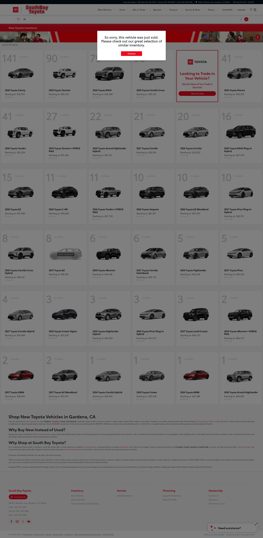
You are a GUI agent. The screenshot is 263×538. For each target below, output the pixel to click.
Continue (131, 53)
